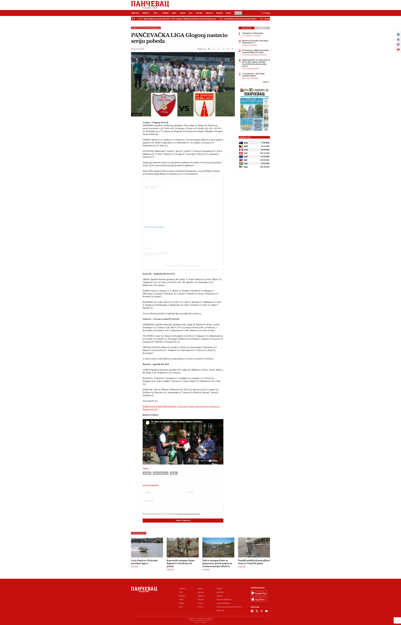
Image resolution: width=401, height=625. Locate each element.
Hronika (165, 13)
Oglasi (228, 13)
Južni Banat (257, 35)
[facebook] (209, 48)
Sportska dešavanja (150, 28)
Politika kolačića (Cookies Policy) (229, 607)
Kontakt (220, 596)
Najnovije (246, 28)
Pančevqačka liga (160, 473)
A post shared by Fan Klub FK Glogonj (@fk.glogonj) (183, 266)
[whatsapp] (218, 48)
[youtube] (266, 611)
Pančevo (145, 13)
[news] (147, 547)
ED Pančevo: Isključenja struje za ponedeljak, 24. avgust (255, 51)
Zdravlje (209, 13)
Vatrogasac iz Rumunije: (252, 33)
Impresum (220, 592)
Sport (174, 13)
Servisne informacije (259, 55)
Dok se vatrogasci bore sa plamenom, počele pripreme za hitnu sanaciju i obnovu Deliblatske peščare (217, 563)
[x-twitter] (257, 611)
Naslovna (135, 13)
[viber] (223, 48)
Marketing (220, 610)
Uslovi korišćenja (223, 603)
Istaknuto (262, 28)
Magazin (219, 13)
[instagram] (261, 611)
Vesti (155, 13)
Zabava (182, 13)
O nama (219, 589)
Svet (190, 13)
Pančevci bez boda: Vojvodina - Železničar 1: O (255, 42)
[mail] (227, 48)
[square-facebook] (252, 611)
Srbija (200, 589)
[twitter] (213, 48)
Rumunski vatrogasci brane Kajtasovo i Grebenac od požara (181, 563)
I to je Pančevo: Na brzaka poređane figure (228, 19)
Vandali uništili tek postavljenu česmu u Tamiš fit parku (254, 562)
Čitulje (238, 13)
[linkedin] (232, 48)
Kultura (199, 13)
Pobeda (173, 473)
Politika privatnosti (224, 599)
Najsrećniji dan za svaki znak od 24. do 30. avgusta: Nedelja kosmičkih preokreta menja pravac (167, 19)
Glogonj (147, 473)
